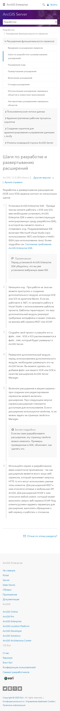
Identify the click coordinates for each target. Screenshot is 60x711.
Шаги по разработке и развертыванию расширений (27, 56)
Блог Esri (7, 662)
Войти (53, 4)
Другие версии (42, 177)
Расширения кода (16, 64)
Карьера (7, 657)
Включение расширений (20, 78)
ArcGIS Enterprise (17, 4)
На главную (9, 570)
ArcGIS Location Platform (16, 626)
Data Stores (9, 585)
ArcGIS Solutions (11, 635)
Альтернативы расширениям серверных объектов (28, 103)
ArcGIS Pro (8, 616)
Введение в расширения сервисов (25, 48)
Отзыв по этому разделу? (42, 536)
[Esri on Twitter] (5, 688)
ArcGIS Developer (12, 631)
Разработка (8, 30)
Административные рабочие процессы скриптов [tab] (27, 120)
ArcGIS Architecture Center (17, 640)
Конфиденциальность (13, 701)
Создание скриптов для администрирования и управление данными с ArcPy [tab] (29, 132)
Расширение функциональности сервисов (27, 33)
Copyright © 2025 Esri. (13, 697)
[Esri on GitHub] (15, 688)
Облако (7, 589)
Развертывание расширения (22, 71)
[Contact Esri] (20, 688)
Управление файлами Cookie (40, 701)
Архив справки (13, 182)
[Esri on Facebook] (10, 688)
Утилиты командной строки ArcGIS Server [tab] (30, 142)
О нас (6, 653)
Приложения (10, 594)
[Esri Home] (9, 678)
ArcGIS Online (10, 611)
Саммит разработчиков (16, 672)
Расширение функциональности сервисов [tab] (30, 41)
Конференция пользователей (19, 667)
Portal (6, 575)
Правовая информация (14, 705)
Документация (11, 599)
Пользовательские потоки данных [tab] (26, 111)
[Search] (44, 4)
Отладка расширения (19, 84)
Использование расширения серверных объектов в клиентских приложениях (28, 93)
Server (6, 580)
